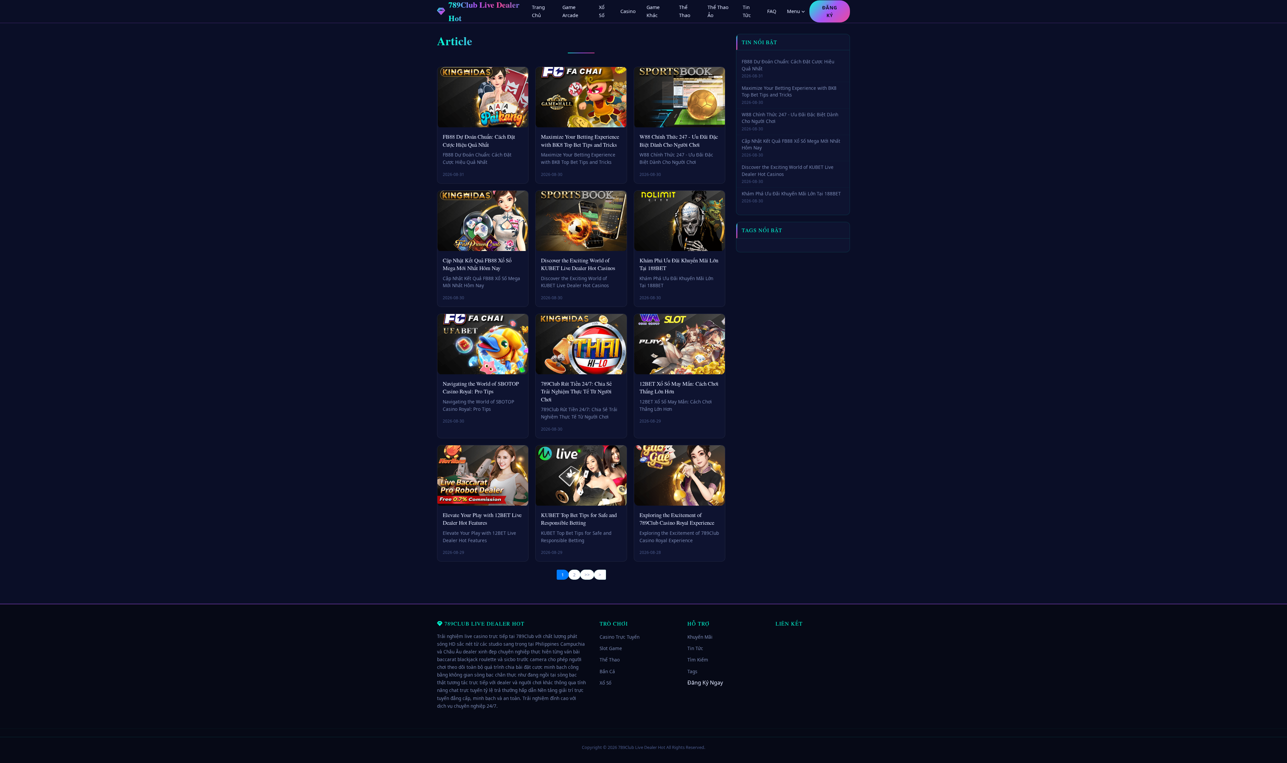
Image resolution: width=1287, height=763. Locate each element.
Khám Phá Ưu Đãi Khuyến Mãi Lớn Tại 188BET (791, 193)
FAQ (771, 11)
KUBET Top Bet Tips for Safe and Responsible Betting (579, 519)
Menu (793, 11)
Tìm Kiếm (697, 659)
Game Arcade (570, 11)
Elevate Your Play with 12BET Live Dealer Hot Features (482, 519)
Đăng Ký (829, 11)
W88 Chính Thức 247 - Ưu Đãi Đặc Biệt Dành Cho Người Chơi (678, 140)
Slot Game (611, 648)
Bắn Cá (607, 671)
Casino (628, 11)
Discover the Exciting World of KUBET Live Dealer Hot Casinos (578, 264)
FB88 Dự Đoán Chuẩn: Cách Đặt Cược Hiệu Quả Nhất (479, 140)
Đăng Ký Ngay (705, 682)
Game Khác (653, 11)
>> (587, 575)
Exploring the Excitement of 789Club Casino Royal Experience (676, 519)
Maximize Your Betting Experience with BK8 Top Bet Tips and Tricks (580, 140)
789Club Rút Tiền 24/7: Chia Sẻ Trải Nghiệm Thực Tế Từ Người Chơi (576, 391)
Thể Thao (684, 11)
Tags (692, 671)
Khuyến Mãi (700, 637)
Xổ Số (602, 11)
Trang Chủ (538, 11)
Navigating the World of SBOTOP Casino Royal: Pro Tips (481, 387)
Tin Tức (747, 11)
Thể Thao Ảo (718, 11)
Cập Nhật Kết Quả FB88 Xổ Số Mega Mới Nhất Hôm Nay (477, 264)
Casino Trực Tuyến (619, 637)
